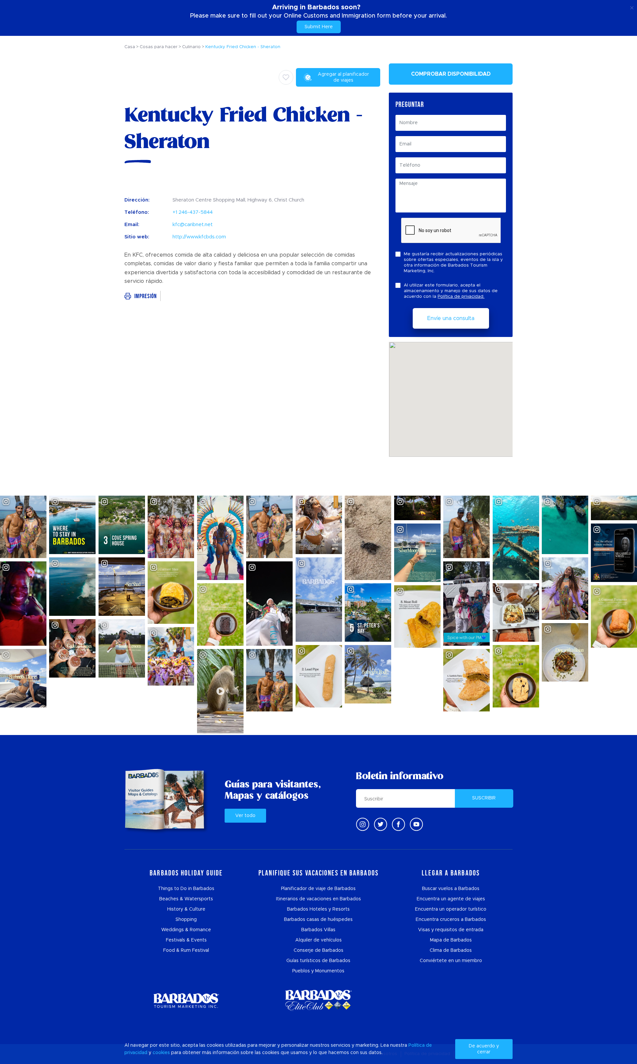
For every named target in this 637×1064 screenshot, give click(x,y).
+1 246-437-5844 (193, 212)
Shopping (186, 919)
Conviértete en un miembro (451, 960)
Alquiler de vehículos (318, 940)
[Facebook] (398, 824)
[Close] (631, 7)
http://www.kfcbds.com (199, 236)
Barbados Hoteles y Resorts (318, 909)
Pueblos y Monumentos (318, 971)
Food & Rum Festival (186, 950)
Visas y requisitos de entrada (450, 930)
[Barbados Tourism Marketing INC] (186, 1000)
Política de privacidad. (461, 296)
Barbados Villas (318, 930)
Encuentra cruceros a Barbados (451, 919)
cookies (161, 1052)
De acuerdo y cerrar (484, 1049)
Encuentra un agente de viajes (451, 899)
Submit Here (319, 27)
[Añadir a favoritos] (286, 77)
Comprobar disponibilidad (451, 74)
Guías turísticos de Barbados (318, 960)
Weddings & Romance (186, 930)
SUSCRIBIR (484, 798)
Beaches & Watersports (186, 899)
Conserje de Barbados (318, 950)
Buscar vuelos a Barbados (450, 888)
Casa (129, 47)
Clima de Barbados (451, 950)
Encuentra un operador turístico (450, 909)
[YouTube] (416, 824)
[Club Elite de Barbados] (318, 1000)
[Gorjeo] (380, 824)
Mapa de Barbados (451, 940)
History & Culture (186, 909)
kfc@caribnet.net (193, 224)
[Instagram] (362, 824)
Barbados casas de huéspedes (318, 919)
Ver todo (245, 815)
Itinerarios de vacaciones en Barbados (318, 899)
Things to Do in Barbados (186, 888)
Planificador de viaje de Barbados (318, 888)
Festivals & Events (186, 940)
